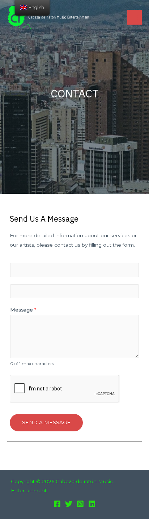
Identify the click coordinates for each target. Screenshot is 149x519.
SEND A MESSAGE (46, 422)
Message (23, 310)
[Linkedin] (91, 503)
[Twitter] (68, 503)
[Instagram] (80, 503)
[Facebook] (57, 503)
